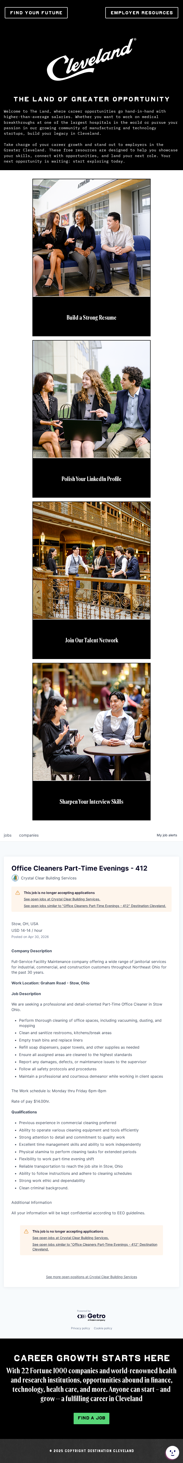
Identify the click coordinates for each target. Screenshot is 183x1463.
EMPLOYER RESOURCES (142, 12)
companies (29, 835)
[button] (172, 1452)
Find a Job (91, 1417)
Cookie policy (103, 1328)
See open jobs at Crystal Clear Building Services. (62, 899)
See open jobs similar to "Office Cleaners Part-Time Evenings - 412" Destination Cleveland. (95, 906)
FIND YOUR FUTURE (36, 12)
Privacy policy (80, 1328)
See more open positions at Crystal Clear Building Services (91, 1277)
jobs (7, 835)
